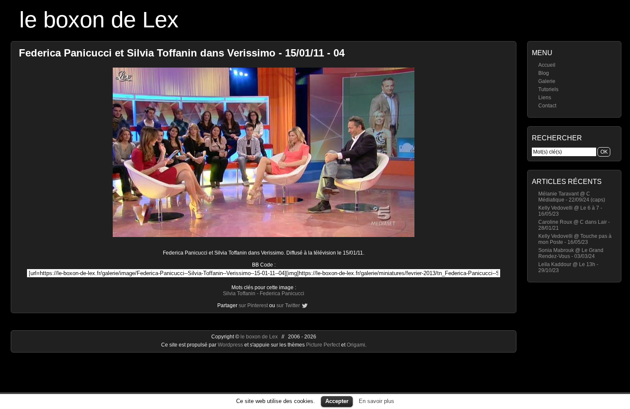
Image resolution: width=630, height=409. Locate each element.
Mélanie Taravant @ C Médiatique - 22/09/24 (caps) (571, 197)
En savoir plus (376, 401)
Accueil (546, 65)
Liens (544, 98)
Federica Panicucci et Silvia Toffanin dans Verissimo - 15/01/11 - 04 (182, 53)
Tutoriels (548, 89)
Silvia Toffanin (239, 293)
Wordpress (231, 345)
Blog (543, 73)
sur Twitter (288, 305)
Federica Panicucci (282, 293)
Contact (547, 106)
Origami (356, 345)
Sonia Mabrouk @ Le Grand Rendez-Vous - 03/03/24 (570, 253)
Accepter (336, 401)
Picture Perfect (323, 345)
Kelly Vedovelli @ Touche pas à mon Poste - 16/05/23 (575, 239)
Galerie (546, 81)
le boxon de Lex (99, 19)
